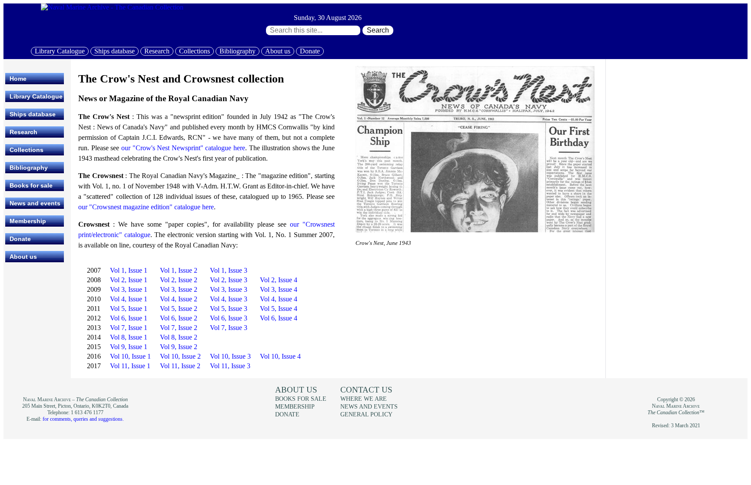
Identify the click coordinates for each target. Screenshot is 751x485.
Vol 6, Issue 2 (178, 318)
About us (277, 51)
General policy (366, 414)
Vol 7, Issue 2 (178, 327)
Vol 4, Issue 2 (178, 299)
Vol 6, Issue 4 (278, 318)
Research (156, 51)
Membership (28, 221)
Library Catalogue (60, 51)
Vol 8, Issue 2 (178, 337)
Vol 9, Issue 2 (178, 346)
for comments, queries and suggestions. (83, 419)
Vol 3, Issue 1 (128, 289)
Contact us (366, 389)
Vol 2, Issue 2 (178, 280)
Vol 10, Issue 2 (180, 356)
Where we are (363, 398)
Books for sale (31, 185)
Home (18, 78)
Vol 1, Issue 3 (228, 270)
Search (378, 30)
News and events (35, 203)
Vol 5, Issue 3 (228, 308)
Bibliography (237, 51)
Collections (194, 51)
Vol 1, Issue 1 (128, 270)
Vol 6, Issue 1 (128, 318)
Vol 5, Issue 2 (178, 308)
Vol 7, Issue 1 (128, 327)
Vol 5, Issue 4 (278, 308)
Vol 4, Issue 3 (228, 299)
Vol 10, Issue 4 (280, 356)
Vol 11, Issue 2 (180, 366)
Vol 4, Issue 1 (128, 299)
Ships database (114, 51)
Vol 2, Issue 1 (128, 280)
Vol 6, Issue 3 (228, 318)
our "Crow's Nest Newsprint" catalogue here (183, 148)
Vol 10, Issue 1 (130, 356)
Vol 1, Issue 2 (178, 270)
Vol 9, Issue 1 (128, 346)
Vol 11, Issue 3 (230, 366)
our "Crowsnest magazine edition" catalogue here (146, 207)
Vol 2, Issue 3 (228, 280)
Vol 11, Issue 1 (130, 366)
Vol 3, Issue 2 (178, 289)
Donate (310, 51)
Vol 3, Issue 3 (228, 289)
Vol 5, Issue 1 (128, 308)
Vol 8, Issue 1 (128, 337)
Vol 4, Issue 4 (278, 299)
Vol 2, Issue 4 (278, 280)
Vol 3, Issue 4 (278, 289)
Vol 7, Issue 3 (228, 327)
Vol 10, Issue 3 (230, 356)
